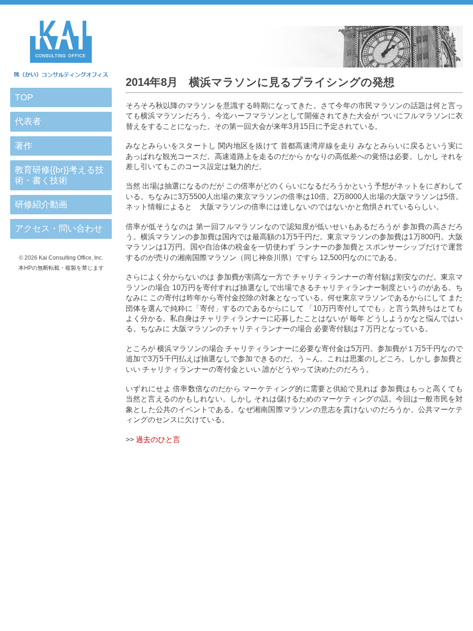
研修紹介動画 (41, 204)
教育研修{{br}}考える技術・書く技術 (59, 175)
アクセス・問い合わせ (59, 228)
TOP (24, 97)
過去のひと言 (158, 439)
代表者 (28, 121)
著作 (23, 146)
